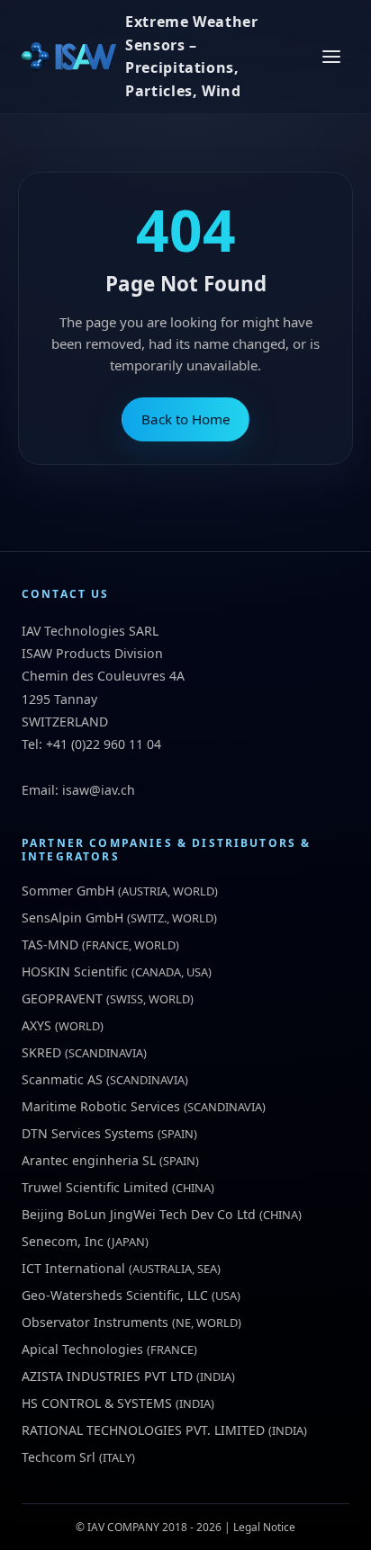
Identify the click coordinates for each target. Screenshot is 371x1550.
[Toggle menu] (331, 57)
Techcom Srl (58, 1456)
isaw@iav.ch (98, 789)
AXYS (36, 1025)
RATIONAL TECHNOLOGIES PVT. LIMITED (143, 1430)
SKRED (41, 1052)
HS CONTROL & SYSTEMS (97, 1403)
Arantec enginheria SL (89, 1160)
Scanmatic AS (62, 1079)
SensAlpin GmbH (72, 917)
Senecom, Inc (63, 1241)
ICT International (73, 1268)
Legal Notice (264, 1527)
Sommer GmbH (68, 890)
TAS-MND (50, 944)
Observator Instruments (95, 1322)
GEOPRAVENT (62, 998)
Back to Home (186, 419)
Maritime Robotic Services (101, 1106)
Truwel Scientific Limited (95, 1187)
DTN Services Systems (88, 1133)
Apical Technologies (82, 1349)
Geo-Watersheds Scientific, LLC (115, 1295)
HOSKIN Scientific (75, 971)
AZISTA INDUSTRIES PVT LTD (107, 1376)
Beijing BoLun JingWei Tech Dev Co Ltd (139, 1214)
